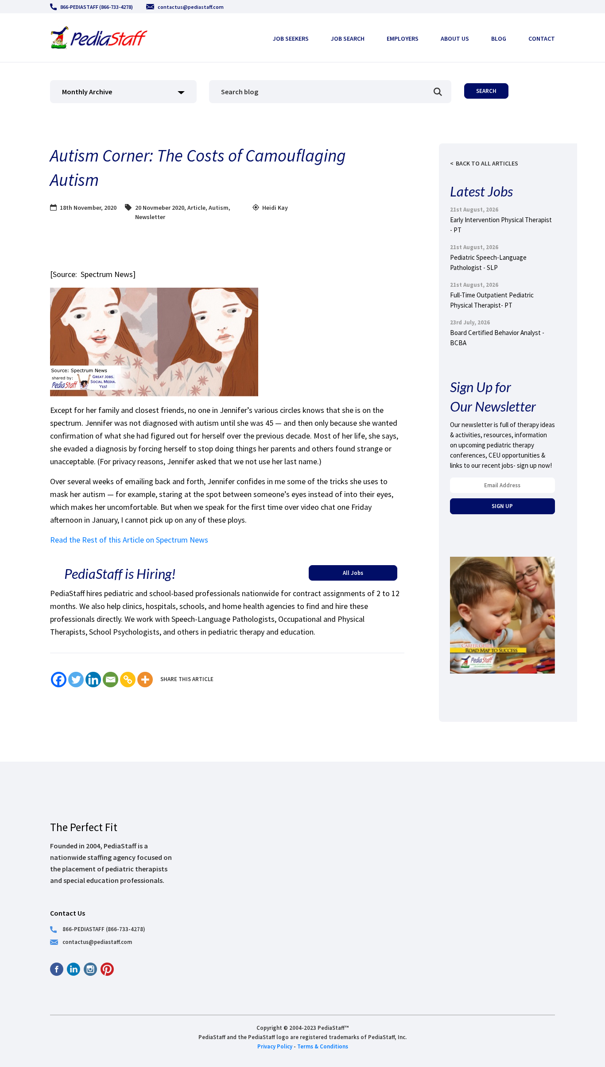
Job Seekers (291, 38)
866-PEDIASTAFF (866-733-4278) (96, 7)
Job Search (348, 38)
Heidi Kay (275, 208)
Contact (541, 38)
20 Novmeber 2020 (159, 208)
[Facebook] (58, 679)
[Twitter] (76, 679)
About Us (455, 38)
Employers (403, 38)
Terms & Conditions (322, 1046)
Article (196, 208)
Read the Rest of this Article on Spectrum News (129, 540)
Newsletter (150, 217)
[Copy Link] (128, 679)
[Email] (110, 679)
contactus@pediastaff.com (191, 7)
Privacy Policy (274, 1046)
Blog (498, 38)
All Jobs (353, 572)
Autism (219, 208)
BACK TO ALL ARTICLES (487, 163)
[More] (145, 679)
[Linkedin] (93, 679)
